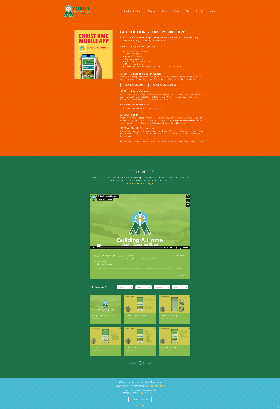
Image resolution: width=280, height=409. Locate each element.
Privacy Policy (150, 393)
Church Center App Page (140, 183)
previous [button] (132, 363)
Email (140, 393)
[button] (134, 85)
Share (183, 275)
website (149, 385)
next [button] (150, 363)
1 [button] (140, 363)
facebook (160, 385)
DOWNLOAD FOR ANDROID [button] (165, 85)
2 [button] (143, 363)
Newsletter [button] (140, 399)
